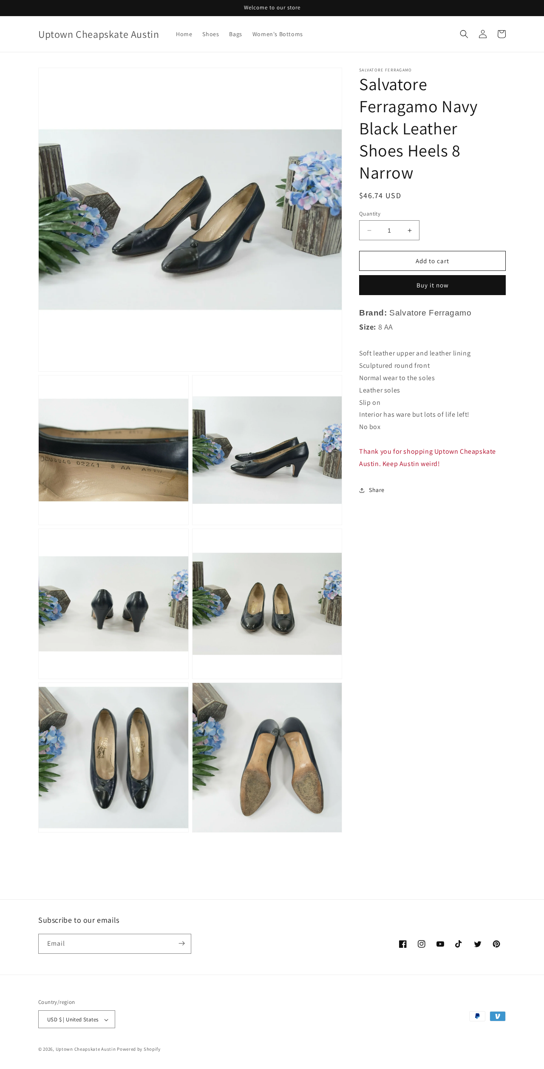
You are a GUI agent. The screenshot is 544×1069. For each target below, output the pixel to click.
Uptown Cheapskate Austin (86, 1049)
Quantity (369, 213)
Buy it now (432, 285)
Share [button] (377, 490)
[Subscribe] (181, 943)
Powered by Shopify (139, 1049)
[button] (464, 34)
